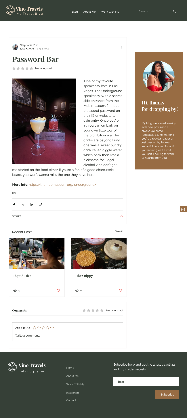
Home (70, 367)
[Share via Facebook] (14, 204)
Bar (14, 192)
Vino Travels (29, 8)
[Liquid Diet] (36, 253)
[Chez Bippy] (99, 253)
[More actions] (121, 47)
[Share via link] (41, 204)
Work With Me (75, 384)
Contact (71, 400)
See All (119, 231)
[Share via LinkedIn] (32, 204)
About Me (72, 376)
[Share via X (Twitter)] (23, 204)
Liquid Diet (22, 276)
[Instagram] (183, 209)
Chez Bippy (84, 276)
